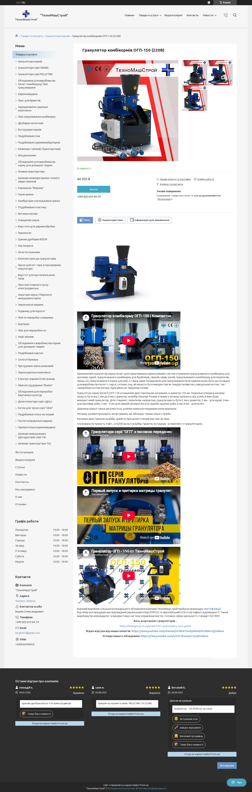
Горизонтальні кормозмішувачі (36, 427)
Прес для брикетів (29, 100)
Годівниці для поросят (31, 311)
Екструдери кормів (29, 129)
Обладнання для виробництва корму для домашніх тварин (36, 163)
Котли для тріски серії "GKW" (35, 407)
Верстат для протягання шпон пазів (36, 277)
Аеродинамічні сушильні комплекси (33, 108)
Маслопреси (25, 245)
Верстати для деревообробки (36, 226)
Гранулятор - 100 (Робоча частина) (193, 708)
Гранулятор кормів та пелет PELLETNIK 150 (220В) (125, 703)
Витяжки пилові (27, 213)
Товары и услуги (148, 15)
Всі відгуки (227, 765)
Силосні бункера (28, 359)
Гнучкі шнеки (25, 194)
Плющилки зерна (28, 220)
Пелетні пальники (29, 252)
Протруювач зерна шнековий (35, 366)
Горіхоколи (24, 232)
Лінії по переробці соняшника (35, 317)
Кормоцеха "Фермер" (31, 187)
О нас (18, 496)
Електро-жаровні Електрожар (36, 378)
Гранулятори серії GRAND (33, 67)
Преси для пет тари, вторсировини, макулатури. (39, 267)
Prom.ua (144, 785)
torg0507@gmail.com (27, 632)
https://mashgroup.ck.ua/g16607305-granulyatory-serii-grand (155, 626)
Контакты (193, 15)
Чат (239, 782)
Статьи (20, 467)
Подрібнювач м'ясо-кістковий (36, 414)
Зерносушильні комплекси (34, 372)
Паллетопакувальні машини (35, 420)
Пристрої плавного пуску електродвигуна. (33, 286)
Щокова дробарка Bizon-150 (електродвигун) (46, 703)
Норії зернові (26, 336)
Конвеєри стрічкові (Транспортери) (39, 148)
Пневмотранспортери (31, 171)
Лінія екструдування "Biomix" (35, 385)
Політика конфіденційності (152, 788)
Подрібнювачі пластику (32, 207)
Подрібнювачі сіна (29, 136)
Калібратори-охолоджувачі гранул (39, 200)
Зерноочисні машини (30, 304)
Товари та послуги (31, 36)
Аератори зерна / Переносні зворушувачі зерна (35, 296)
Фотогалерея (24, 452)
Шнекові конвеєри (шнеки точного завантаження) (39, 180)
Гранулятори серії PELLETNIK (35, 74)
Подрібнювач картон (30, 353)
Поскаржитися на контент (121, 788)
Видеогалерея (173, 15)
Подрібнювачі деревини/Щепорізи (39, 142)
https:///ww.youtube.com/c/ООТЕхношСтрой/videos (174, 636)
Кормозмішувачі (27, 94)
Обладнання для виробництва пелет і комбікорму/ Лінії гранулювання (36, 84)
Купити (94, 189)
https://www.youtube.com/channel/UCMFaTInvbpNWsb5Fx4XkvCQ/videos (178, 631)
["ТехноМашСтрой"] (26, 15)
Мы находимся (25, 489)
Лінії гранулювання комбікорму (37, 116)
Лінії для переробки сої (32, 330)
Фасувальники (27, 155)
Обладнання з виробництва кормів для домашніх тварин (39, 345)
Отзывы (20, 504)
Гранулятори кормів (58, 36)
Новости (208, 15)
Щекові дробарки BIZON (32, 239)
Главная (129, 15)
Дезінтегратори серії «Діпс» (35, 401)
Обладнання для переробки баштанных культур (35, 393)
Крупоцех (24, 324)
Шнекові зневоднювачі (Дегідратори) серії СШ (32, 435)
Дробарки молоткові (30, 123)
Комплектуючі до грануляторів (37, 258)
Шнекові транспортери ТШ (34, 443)
